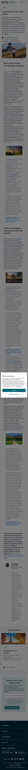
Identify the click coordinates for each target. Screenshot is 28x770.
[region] (14, 385)
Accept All (14, 390)
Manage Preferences (14, 394)
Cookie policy (18, 386)
